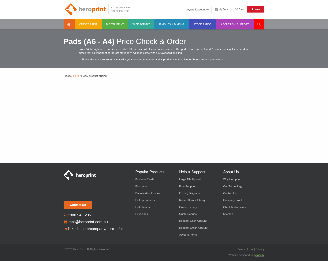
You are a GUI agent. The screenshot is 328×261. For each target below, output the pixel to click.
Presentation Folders (147, 193)
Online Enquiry (188, 207)
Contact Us (78, 204)
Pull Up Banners (145, 200)
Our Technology (232, 186)
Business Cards (144, 179)
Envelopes (141, 213)
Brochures (141, 186)
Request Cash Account (193, 220)
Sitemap (228, 213)
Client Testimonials (234, 207)
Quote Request (188, 213)
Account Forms (188, 234)
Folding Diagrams (189, 193)
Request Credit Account (193, 227)
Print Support (187, 186)
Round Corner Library (192, 200)
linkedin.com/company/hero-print (95, 228)
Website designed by (241, 254)
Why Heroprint (231, 179)
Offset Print (88, 24)
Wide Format (141, 24)
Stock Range (202, 24)
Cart (241, 9)
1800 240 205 (79, 215)
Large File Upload (190, 179)
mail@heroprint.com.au (87, 221)
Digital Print (115, 24)
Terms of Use (245, 249)
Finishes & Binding (171, 24)
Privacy (260, 249)
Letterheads (142, 207)
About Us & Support (235, 24)
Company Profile (233, 200)
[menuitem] (69, 24)
